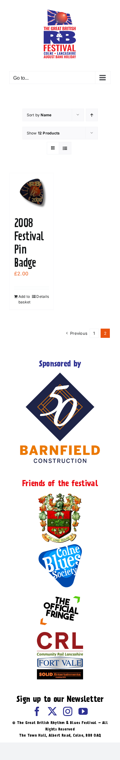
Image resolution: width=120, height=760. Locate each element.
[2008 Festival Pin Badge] (32, 191)
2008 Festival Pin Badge (29, 243)
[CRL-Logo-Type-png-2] (60, 634)
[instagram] (67, 711)
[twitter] (52, 711)
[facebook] (37, 711)
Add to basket (24, 299)
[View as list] (65, 148)
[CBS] (60, 545)
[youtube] (83, 711)
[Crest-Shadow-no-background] (60, 493)
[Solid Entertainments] (60, 672)
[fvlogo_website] (60, 659)
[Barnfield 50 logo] (60, 374)
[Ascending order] (92, 115)
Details (42, 296)
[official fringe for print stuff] (60, 592)
